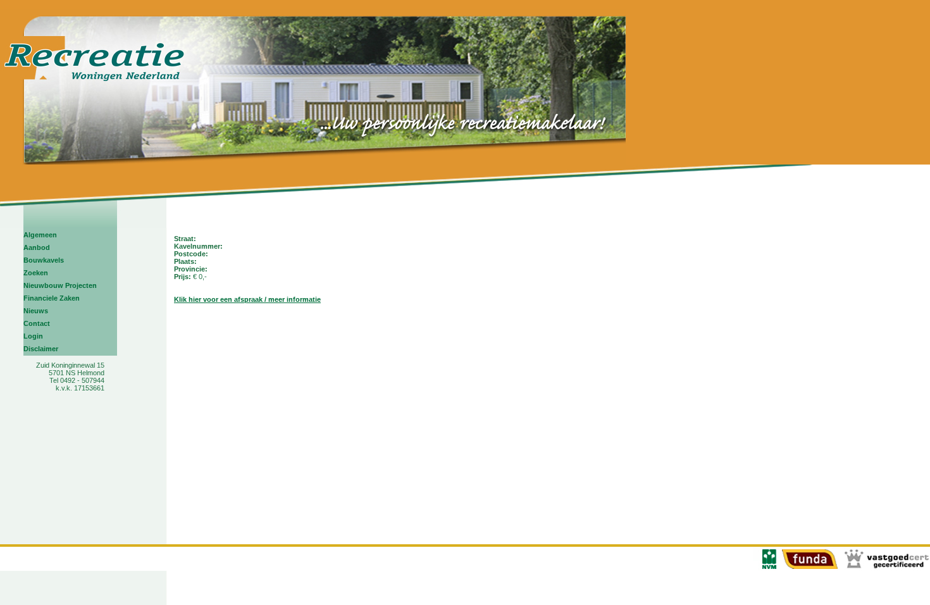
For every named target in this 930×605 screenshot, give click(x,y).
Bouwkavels (43, 260)
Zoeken (35, 273)
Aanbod (36, 247)
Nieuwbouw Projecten (60, 285)
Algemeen (40, 235)
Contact (36, 323)
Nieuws (35, 311)
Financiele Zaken (51, 298)
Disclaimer (40, 348)
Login (33, 336)
